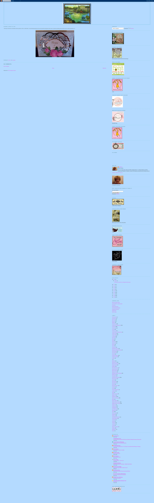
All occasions (114, 317)
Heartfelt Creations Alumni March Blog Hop (119, 442)
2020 (114, 279)
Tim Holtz (113, 419)
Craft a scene (114, 330)
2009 (114, 297)
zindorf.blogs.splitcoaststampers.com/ (119, 480)
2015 (114, 287)
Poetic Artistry (115, 459)
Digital (113, 338)
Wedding (113, 428)
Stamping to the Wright (117, 466)
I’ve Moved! (115, 481)
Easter (113, 340)
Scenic (113, 388)
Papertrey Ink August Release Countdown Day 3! (120, 467)
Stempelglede (114, 407)
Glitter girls (114, 347)
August (115, 280)
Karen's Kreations (77, 5)
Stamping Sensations (115, 309)
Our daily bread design (116, 377)
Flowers (113, 344)
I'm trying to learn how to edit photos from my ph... (122, 282)
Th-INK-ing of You (116, 470)
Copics (113, 329)
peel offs (113, 380)
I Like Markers (116, 449)
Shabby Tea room (115, 393)
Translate (132, 28)
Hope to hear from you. (116, 453)
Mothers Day (114, 374)
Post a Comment (6, 66)
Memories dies (114, 371)
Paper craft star (114, 378)
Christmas (113, 326)
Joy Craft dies (114, 352)
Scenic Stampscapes (115, 389)
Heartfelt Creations (115, 348)
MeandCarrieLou (115, 369)
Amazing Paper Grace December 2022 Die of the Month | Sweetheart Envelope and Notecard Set (127, 439)
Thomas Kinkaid (115, 418)
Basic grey (114, 319)
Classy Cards (114, 328)
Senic (113, 392)
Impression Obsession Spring (117, 349)
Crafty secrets (114, 333)
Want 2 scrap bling (115, 426)
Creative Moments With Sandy (118, 442)
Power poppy (114, 381)
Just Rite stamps (114, 356)
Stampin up (114, 404)
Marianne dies (114, 362)
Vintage (113, 425)
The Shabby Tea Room (116, 417)
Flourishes (114, 305)
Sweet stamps (114, 412)
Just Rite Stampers (115, 355)
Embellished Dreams (116, 445)
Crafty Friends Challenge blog (117, 332)
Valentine (113, 422)
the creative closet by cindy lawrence (119, 473)
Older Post (104, 68)
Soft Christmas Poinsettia (117, 478)
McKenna (113, 366)
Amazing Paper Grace (117, 438)
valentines (114, 423)
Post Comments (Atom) (12, 70)
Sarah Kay (113, 386)
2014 (114, 289)
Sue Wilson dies (114, 408)
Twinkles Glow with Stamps (118, 477)
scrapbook (114, 391)
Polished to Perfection (117, 463)
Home (53, 68)
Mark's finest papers (115, 363)
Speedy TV (114, 395)
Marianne (113, 360)
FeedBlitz (117, 193)
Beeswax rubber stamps (116, 302)
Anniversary (114, 318)
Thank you (114, 415)
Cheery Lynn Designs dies (116, 325)
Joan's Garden (114, 351)
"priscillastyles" (116, 435)
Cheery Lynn (114, 323)
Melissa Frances (114, 370)
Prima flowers (114, 382)
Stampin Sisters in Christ (116, 403)
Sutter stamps (114, 311)
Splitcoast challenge (115, 397)
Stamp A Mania (114, 400)
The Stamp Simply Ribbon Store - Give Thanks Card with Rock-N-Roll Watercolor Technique (126, 446)
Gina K (113, 345)
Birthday (113, 322)
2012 (114, 292)
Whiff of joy (114, 429)
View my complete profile (117, 172)
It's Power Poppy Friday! (117, 457)
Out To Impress (116, 456)
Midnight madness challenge (117, 373)
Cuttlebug (113, 336)
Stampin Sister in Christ (116, 402)
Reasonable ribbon (115, 385)
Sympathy (113, 414)
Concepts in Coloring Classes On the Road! (119, 474)
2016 (114, 286)
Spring (113, 399)
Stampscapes (114, 310)
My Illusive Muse (116, 452)
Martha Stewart (114, 365)
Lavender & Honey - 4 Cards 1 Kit (118, 460)
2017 (114, 284)
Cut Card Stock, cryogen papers (117, 303)
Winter (113, 430)
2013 (114, 290)
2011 (114, 293)
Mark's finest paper (115, 306)
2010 (114, 295)
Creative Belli (114, 334)
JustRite (113, 358)
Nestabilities (114, 375)
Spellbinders (114, 396)
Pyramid (113, 384)
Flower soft (114, 343)
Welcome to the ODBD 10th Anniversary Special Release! (121, 471)
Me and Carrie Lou (115, 367)
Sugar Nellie (114, 410)
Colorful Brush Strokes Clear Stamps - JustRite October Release (122, 464)
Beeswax (113, 321)
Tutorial (113, 421)
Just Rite (113, 354)
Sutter (113, 411)
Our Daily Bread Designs (116, 307)
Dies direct (114, 337)
